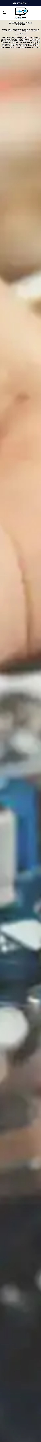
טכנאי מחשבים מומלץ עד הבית (20, 24)
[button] (37, 13)
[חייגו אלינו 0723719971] (4, 12)
